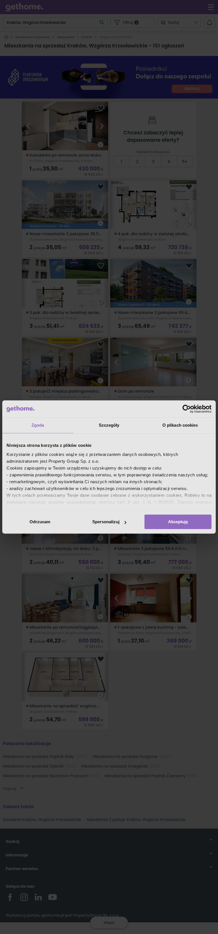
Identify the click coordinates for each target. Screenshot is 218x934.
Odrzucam (40, 521)
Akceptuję (178, 521)
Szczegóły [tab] (109, 425)
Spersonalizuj (106, 521)
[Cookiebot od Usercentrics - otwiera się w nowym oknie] (186, 409)
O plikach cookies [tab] (180, 425)
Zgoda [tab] (38, 425)
